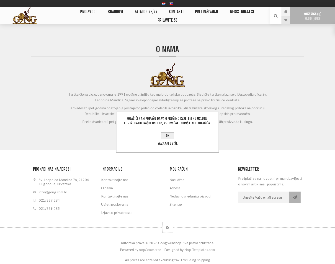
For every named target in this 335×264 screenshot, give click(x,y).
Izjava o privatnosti (116, 212)
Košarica (312, 16)
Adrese (175, 188)
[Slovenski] (171, 3)
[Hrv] (163, 3)
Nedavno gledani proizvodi (190, 196)
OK (167, 136)
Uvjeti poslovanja (114, 204)
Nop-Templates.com (199, 250)
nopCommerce (150, 250)
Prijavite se (289, 11)
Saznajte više (167, 143)
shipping (203, 260)
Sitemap (176, 204)
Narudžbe (177, 180)
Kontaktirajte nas (114, 180)
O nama (107, 188)
